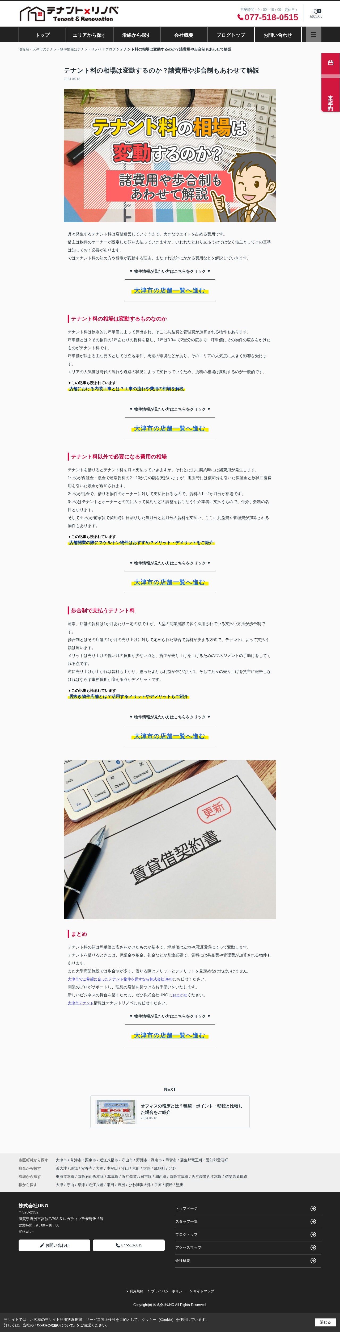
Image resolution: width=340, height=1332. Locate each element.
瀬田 (110, 1185)
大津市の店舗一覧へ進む (170, 290)
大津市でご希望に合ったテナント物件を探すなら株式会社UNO (120, 979)
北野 (172, 1168)
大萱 (100, 1168)
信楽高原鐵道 (236, 1176)
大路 (147, 1168)
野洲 (121, 1185)
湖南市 (156, 1160)
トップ (42, 35)
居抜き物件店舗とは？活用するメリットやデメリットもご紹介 (128, 696)
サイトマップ (203, 1291)
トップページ (186, 1208)
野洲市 (141, 1160)
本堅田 (113, 1168)
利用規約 (136, 1291)
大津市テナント (81, 1003)
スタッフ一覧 (186, 1221)
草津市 (76, 1160)
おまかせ (179, 995)
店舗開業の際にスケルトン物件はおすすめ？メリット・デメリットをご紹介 (141, 542)
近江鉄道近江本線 (207, 1176)
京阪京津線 (179, 1176)
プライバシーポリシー (168, 1291)
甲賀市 (171, 1160)
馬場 (74, 1168)
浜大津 (62, 1168)
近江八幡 (95, 1185)
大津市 (61, 1160)
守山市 (127, 1160)
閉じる (325, 1322)
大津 (59, 1185)
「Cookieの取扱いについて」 (55, 1325)
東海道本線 (65, 1176)
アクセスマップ (188, 1247)
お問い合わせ (278, 35)
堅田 (180, 1185)
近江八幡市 (109, 1160)
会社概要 (183, 35)
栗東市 (90, 1160)
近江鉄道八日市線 (137, 1176)
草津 (81, 1185)
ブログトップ (230, 35)
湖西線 (161, 1176)
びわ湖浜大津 (140, 1185)
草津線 (113, 1176)
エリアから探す (89, 35)
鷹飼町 (160, 1168)
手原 (158, 1185)
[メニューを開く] (313, 34)
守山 (125, 1168)
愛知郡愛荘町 (217, 1160)
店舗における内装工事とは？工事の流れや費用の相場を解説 (126, 388)
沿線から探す (136, 35)
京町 (136, 1168)
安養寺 (87, 1168)
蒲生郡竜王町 (191, 1160)
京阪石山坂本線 (91, 1176)
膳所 (169, 1185)
